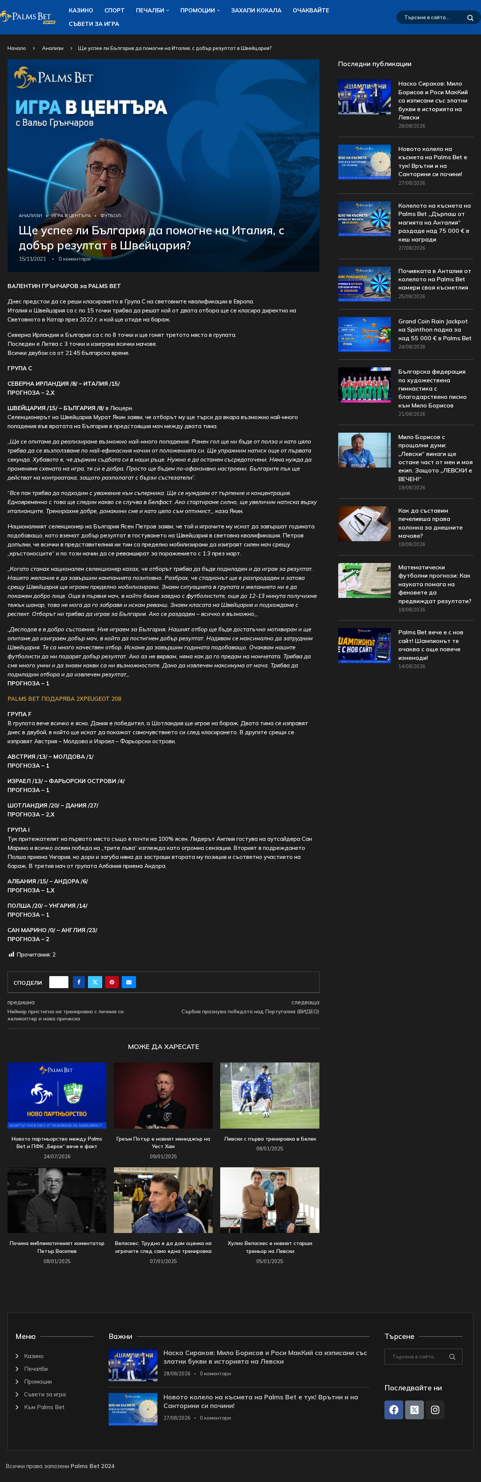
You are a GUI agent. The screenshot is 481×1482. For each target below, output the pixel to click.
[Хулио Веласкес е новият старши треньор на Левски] (269, 1200)
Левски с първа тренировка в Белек (270, 1138)
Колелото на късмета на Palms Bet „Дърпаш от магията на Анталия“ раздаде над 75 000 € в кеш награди (434, 222)
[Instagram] (435, 1410)
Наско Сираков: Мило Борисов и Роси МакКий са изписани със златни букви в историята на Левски (433, 100)
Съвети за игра (94, 23)
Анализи (53, 48)
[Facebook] (393, 1410)
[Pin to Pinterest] (112, 982)
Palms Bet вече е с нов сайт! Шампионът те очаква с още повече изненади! (430, 644)
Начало (17, 48)
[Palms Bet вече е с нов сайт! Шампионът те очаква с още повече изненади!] (364, 645)
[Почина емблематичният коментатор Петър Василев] (57, 1200)
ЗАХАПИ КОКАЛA (256, 10)
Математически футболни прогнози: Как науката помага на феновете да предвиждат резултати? (434, 584)
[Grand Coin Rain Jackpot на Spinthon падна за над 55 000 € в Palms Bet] (364, 334)
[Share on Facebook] (79, 982)
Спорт (114, 10)
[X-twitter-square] (414, 1410)
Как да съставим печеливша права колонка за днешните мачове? (430, 523)
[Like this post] (61, 982)
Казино (81, 10)
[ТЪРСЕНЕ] (470, 17)
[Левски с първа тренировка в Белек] (269, 1095)
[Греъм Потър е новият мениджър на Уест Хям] (163, 1095)
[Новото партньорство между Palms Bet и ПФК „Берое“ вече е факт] (57, 1095)
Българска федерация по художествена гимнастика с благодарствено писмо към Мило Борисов (432, 388)
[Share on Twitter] (95, 982)
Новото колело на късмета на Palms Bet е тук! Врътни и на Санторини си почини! (432, 161)
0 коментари (215, 1373)
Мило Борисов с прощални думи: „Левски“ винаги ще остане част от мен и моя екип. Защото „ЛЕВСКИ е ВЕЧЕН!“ (435, 458)
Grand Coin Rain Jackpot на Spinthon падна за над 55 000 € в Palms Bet (435, 329)
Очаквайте (311, 10)
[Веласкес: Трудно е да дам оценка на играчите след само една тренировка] (163, 1200)
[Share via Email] (129, 982)
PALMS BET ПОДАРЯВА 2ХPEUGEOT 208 (64, 698)
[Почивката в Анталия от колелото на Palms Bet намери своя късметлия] (364, 284)
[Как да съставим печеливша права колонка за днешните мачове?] (364, 523)
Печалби (150, 10)
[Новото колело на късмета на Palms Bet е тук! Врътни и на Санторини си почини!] (364, 162)
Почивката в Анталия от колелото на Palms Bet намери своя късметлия (434, 279)
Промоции (197, 10)
